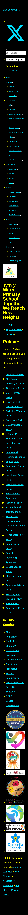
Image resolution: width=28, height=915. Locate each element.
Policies (10, 334)
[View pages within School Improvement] (22, 160)
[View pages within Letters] (13, 183)
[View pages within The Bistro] (15, 256)
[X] (15, 42)
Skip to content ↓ (11, 9)
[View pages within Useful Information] (20, 215)
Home (9, 325)
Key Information (14, 329)
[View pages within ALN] (11, 105)
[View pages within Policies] (14, 137)
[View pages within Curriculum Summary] (22, 114)
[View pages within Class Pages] (17, 224)
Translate (13, 70)
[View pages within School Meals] (17, 201)
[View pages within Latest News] (17, 169)
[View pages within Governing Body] (19, 128)
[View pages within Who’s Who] (16, 96)
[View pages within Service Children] (19, 238)
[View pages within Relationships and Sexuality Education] (21, 151)
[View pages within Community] (13, 247)
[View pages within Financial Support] (20, 192)
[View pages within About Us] (12, 82)
